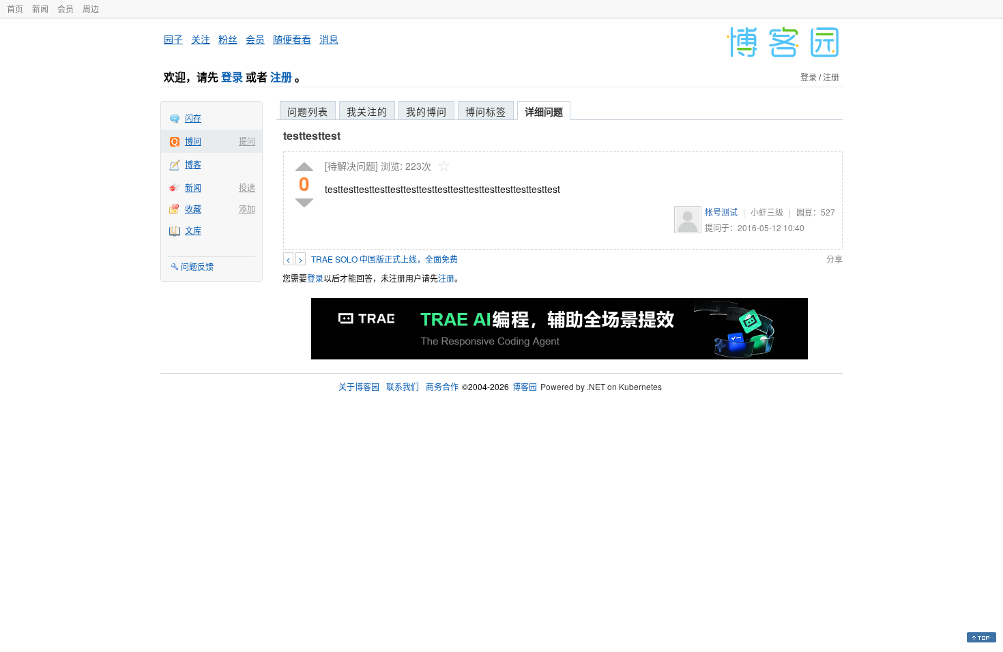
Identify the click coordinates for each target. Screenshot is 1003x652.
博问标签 (485, 111)
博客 (193, 164)
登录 (232, 77)
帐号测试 (721, 212)
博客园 (524, 386)
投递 (247, 187)
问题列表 (307, 111)
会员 (65, 8)
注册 (281, 77)
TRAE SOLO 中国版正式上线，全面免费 (384, 259)
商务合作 (442, 386)
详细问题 (544, 111)
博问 (193, 141)
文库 (193, 230)
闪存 (193, 117)
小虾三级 (767, 212)
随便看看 (292, 39)
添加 (247, 208)
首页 (15, 8)
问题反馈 (197, 266)
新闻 (40, 8)
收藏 (193, 208)
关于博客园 (358, 386)
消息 (328, 39)
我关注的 (367, 111)
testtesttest (311, 135)
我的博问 (426, 111)
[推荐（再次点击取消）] (304, 167)
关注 (200, 39)
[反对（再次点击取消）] (304, 202)
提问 (247, 141)
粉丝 (227, 39)
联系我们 (402, 386)
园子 (173, 39)
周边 (91, 8)
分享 (834, 259)
